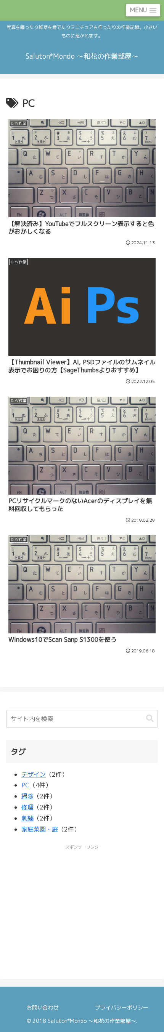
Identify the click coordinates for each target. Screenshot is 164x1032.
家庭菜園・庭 (39, 829)
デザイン (33, 774)
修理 (27, 807)
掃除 (27, 796)
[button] (150, 718)
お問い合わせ (43, 1007)
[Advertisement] (82, 905)
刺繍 (27, 818)
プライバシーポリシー (121, 1007)
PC (25, 785)
